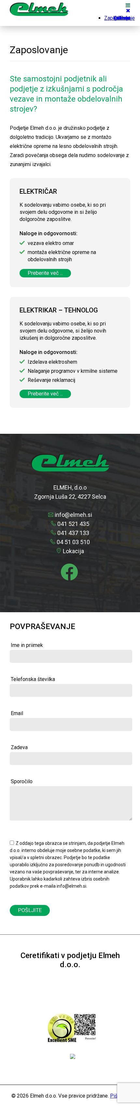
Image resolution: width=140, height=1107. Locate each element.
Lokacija (73, 551)
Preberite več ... (45, 273)
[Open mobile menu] (128, 5)
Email (17, 713)
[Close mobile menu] (128, 10)
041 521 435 (73, 523)
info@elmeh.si (73, 514)
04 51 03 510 (73, 542)
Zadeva (19, 747)
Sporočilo (22, 781)
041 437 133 (73, 532)
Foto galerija (122, 18)
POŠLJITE (30, 910)
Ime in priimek (27, 645)
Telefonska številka (33, 679)
